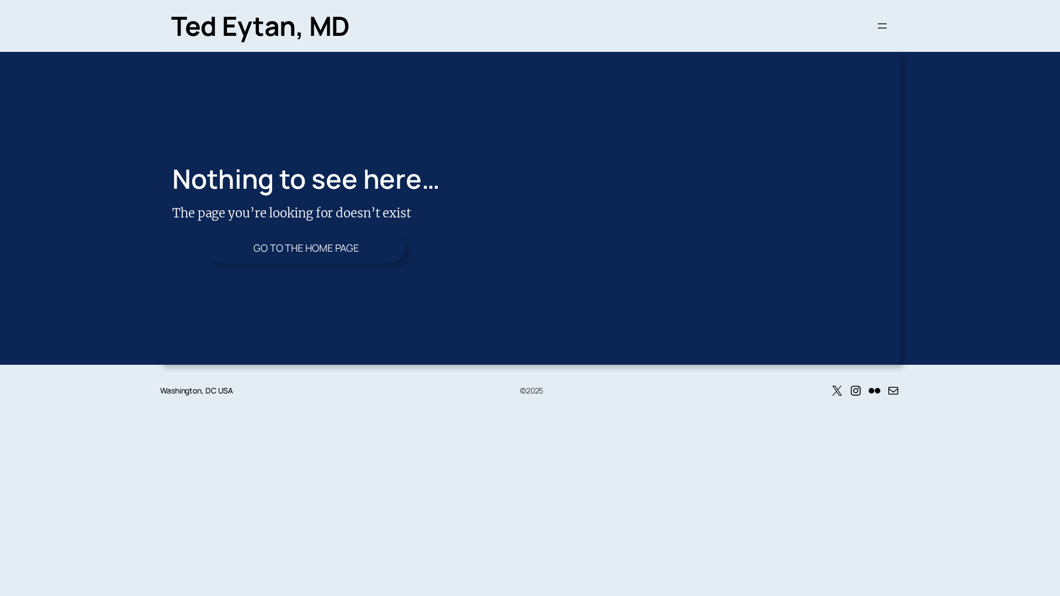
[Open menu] (882, 26)
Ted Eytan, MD (260, 26)
